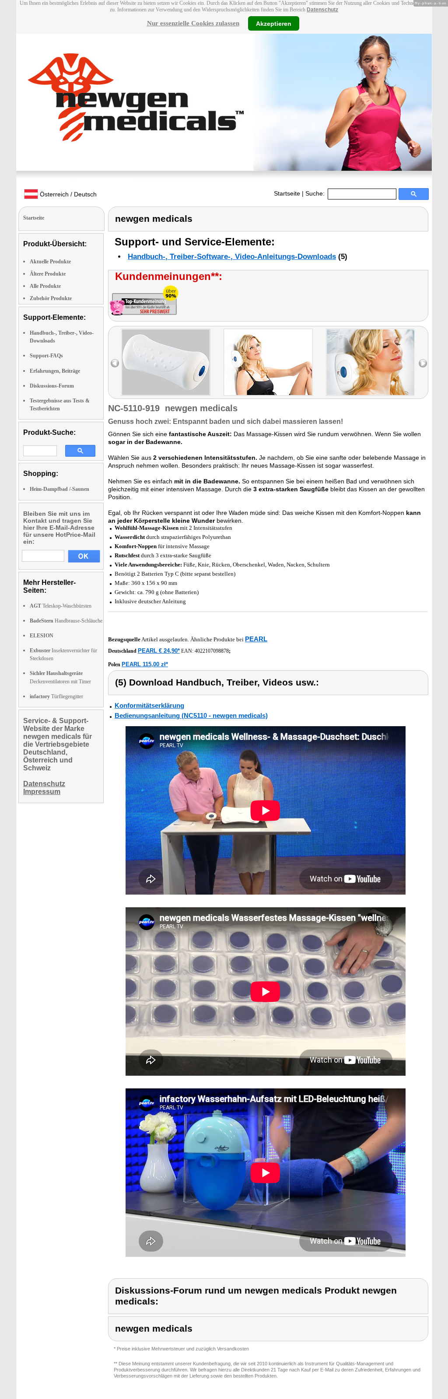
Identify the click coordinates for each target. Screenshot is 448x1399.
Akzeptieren (273, 23)
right (423, 363)
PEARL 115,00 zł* (145, 664)
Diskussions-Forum (52, 386)
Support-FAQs (46, 356)
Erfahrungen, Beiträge (55, 371)
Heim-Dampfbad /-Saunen (59, 489)
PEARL (256, 639)
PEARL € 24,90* (159, 650)
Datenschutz (322, 10)
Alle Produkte (45, 286)
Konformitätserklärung (149, 705)
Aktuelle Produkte (50, 262)
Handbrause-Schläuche (66, 621)
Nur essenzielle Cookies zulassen (193, 23)
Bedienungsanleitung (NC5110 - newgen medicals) (191, 715)
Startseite (287, 193)
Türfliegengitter (56, 696)
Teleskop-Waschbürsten (60, 606)
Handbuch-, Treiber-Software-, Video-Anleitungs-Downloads (232, 256)
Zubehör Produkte (51, 298)
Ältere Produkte (48, 274)
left (115, 363)
